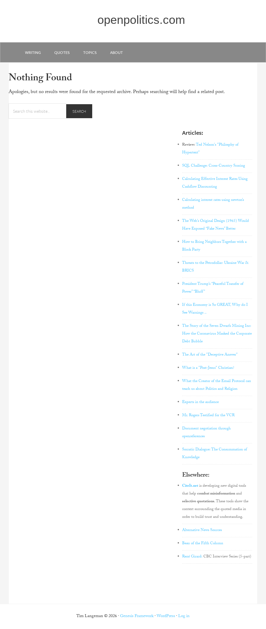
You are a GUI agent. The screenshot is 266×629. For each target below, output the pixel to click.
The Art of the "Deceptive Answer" (210, 355)
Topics (90, 52)
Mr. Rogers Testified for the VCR (208, 415)
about (116, 52)
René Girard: (192, 557)
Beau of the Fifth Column (202, 543)
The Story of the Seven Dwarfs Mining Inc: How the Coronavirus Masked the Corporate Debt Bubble (217, 334)
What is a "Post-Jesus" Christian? (208, 368)
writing (33, 52)
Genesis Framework (137, 616)
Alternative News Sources (202, 530)
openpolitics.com (141, 19)
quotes (62, 52)
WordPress (166, 616)
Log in (184, 616)
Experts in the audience (200, 402)
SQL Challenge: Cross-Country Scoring (213, 166)
